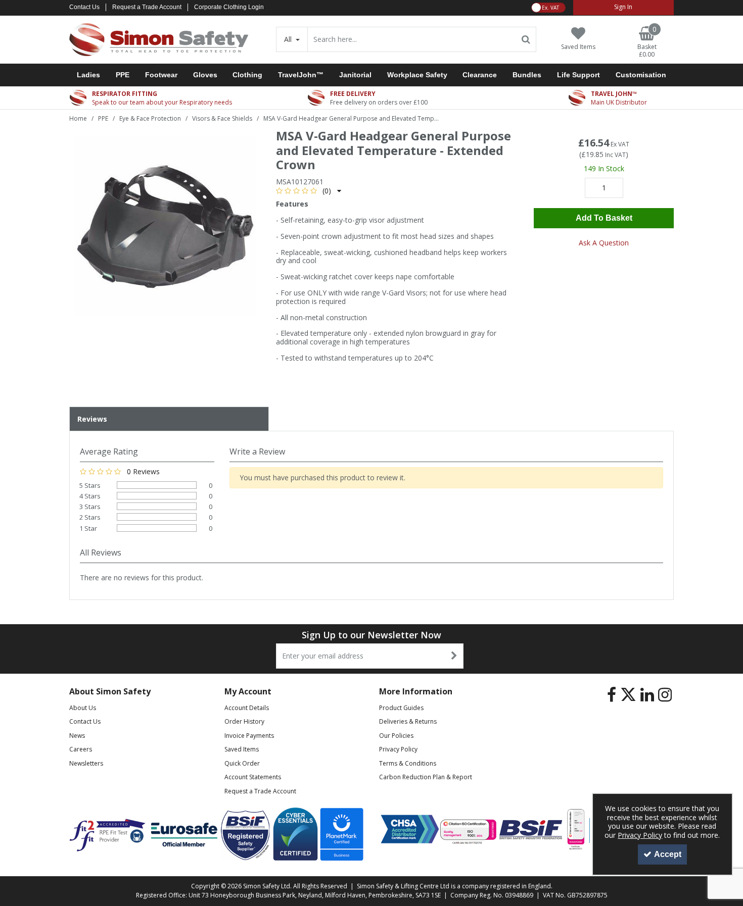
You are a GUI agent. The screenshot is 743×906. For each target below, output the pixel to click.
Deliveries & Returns (408, 721)
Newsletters (86, 763)
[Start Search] (526, 39)
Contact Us (84, 7)
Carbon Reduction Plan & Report (425, 777)
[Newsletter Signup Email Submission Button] (454, 656)
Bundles (527, 75)
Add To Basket (604, 218)
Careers (80, 749)
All (289, 39)
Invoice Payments (249, 735)
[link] (611, 694)
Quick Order (242, 763)
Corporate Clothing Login (229, 7)
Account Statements (252, 777)
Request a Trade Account (146, 7)
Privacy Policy (398, 749)
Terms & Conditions (407, 763)
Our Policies (396, 735)
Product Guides (401, 708)
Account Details (246, 708)
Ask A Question (604, 242)
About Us (82, 708)
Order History (244, 721)
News (77, 735)
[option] (164, 226)
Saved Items (241, 749)
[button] (308, 190)
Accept (667, 854)
